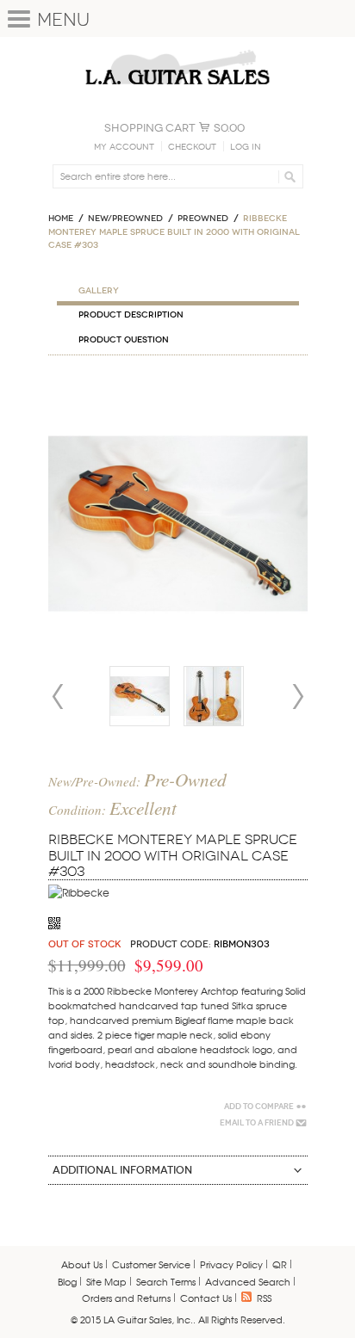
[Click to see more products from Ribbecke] (78, 892)
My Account (124, 147)
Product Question (123, 340)
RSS (264, 1297)
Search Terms (166, 1281)
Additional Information (122, 1170)
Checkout (192, 147)
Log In (245, 147)
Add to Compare (259, 1106)
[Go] (287, 176)
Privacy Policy (231, 1264)
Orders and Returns (126, 1297)
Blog (67, 1281)
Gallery (98, 291)
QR (279, 1264)
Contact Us (206, 1297)
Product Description (131, 315)
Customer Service (151, 1264)
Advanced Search (247, 1281)
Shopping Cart (150, 127)
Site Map (106, 1281)
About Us (82, 1264)
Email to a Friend (257, 1123)
